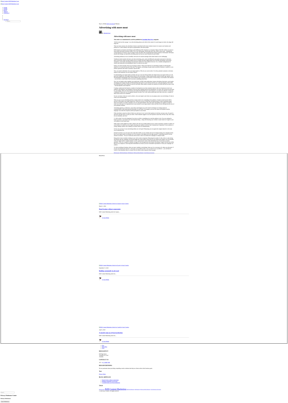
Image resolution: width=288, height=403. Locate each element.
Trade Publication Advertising (149, 152)
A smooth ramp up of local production (111, 333)
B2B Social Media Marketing (139, 152)
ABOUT (6, 11)
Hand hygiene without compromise (110, 209)
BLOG (5, 10)
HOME (5, 7)
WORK (5, 9)
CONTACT (6, 13)
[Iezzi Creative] (144, 3)
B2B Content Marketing (115, 389)
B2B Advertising (111, 23)
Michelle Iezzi (107, 33)
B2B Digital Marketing (124, 152)
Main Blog (104, 346)
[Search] (7, 392)
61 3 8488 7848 (106, 362)
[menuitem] (145, 7)
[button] (6, 19)
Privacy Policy (102, 374)
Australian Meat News (147, 39)
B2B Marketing (130, 152)
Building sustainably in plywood (109, 271)
